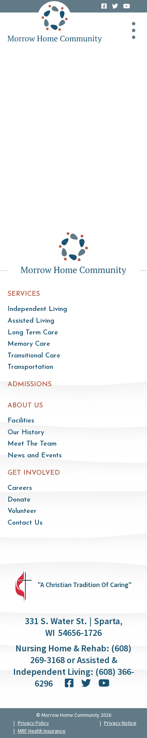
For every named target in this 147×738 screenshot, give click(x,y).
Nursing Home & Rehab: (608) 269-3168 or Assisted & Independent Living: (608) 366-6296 (73, 665)
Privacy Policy (33, 722)
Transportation (30, 367)
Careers (20, 488)
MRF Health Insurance (42, 730)
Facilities (21, 421)
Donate (19, 500)
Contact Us (25, 523)
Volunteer (22, 511)
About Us (25, 405)
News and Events (35, 455)
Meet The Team (32, 444)
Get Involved (34, 473)
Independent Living (37, 309)
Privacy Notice (120, 722)
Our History (26, 432)
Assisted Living (31, 321)
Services (24, 294)
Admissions (30, 384)
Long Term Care (33, 332)
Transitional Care (34, 356)
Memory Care (29, 344)
